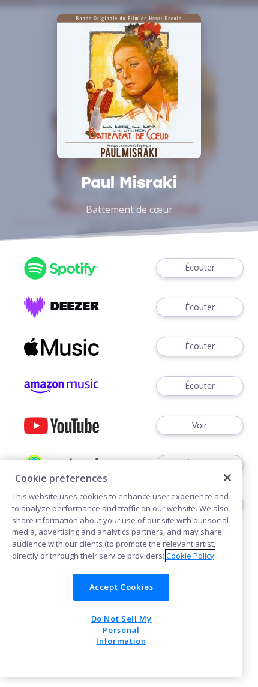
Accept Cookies (121, 586)
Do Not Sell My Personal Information (121, 629)
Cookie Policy (190, 555)
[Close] (227, 477)
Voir (199, 425)
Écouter (200, 267)
